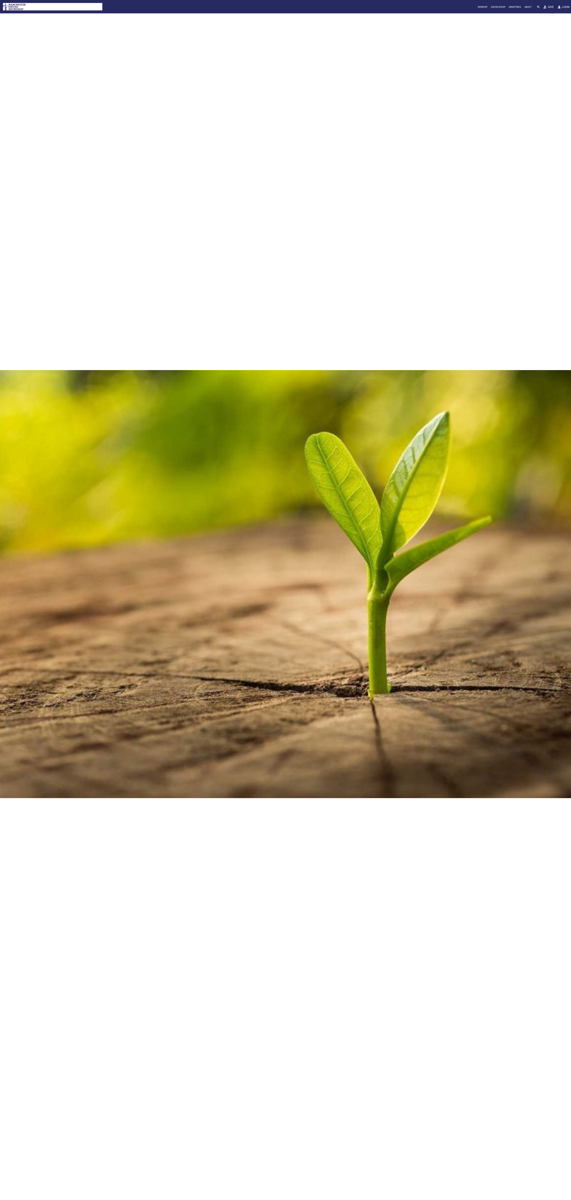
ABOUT (528, 7)
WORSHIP (482, 7)
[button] (538, 6)
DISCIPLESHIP (498, 7)
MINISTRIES (515, 7)
